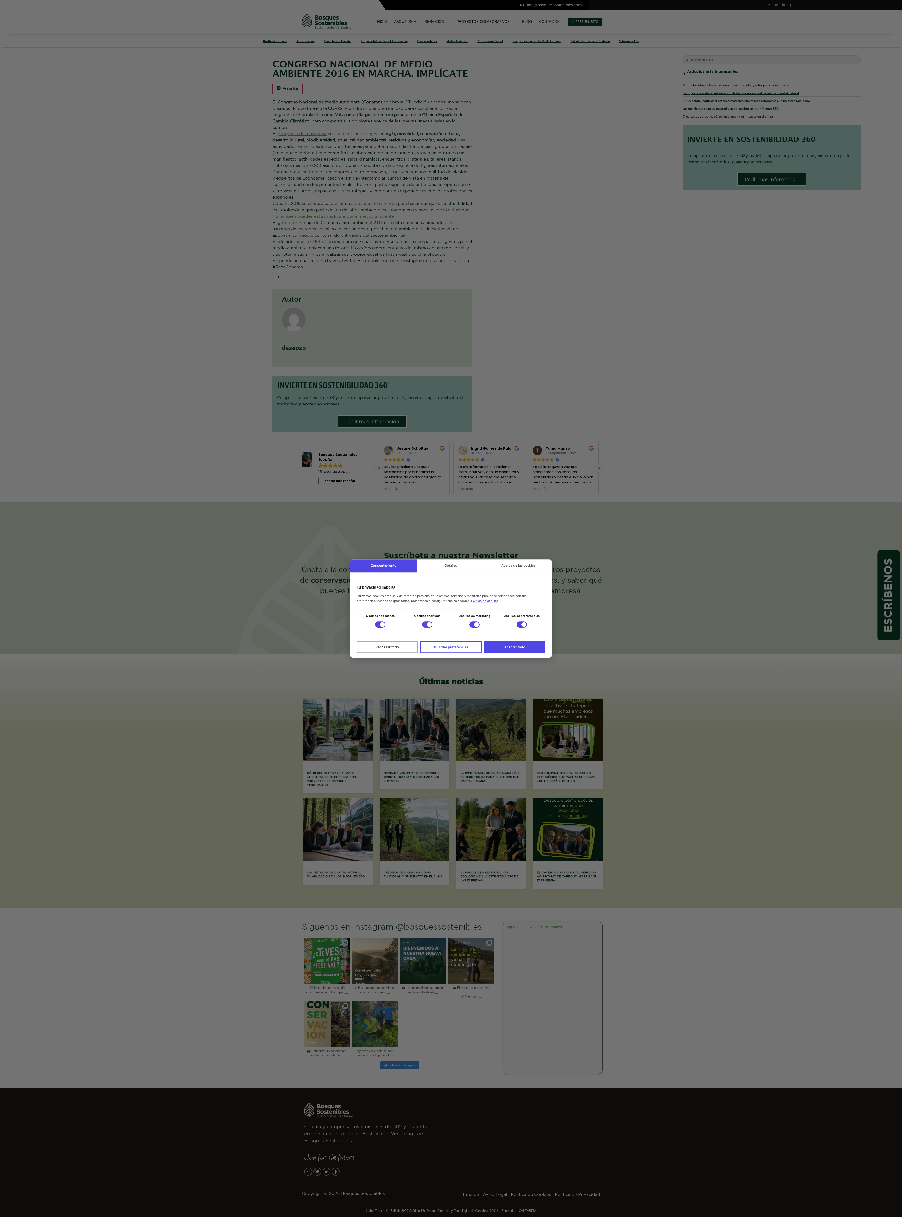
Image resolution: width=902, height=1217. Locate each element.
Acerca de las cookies (518, 565)
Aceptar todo (514, 647)
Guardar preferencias (451, 647)
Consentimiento (384, 565)
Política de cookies (484, 601)
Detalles (451, 565)
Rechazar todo (387, 647)
